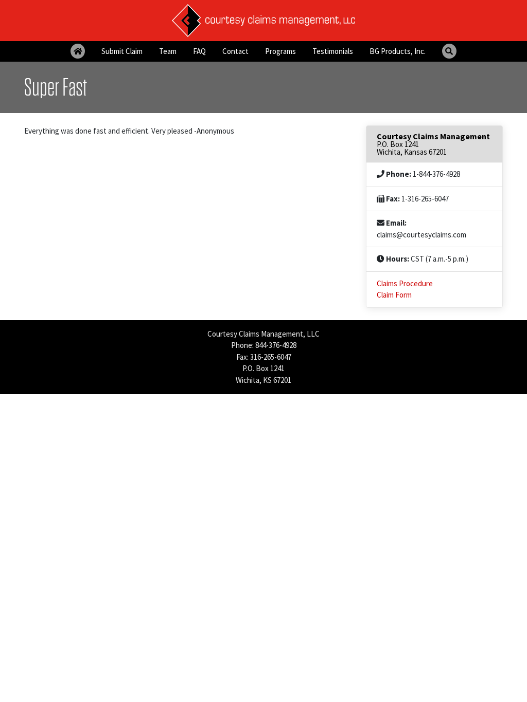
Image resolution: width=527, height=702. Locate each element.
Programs (280, 51)
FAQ (199, 51)
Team (168, 51)
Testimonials (332, 51)
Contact (235, 51)
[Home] (78, 51)
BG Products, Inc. (398, 51)
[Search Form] (449, 51)
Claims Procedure (405, 283)
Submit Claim (122, 51)
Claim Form (394, 295)
